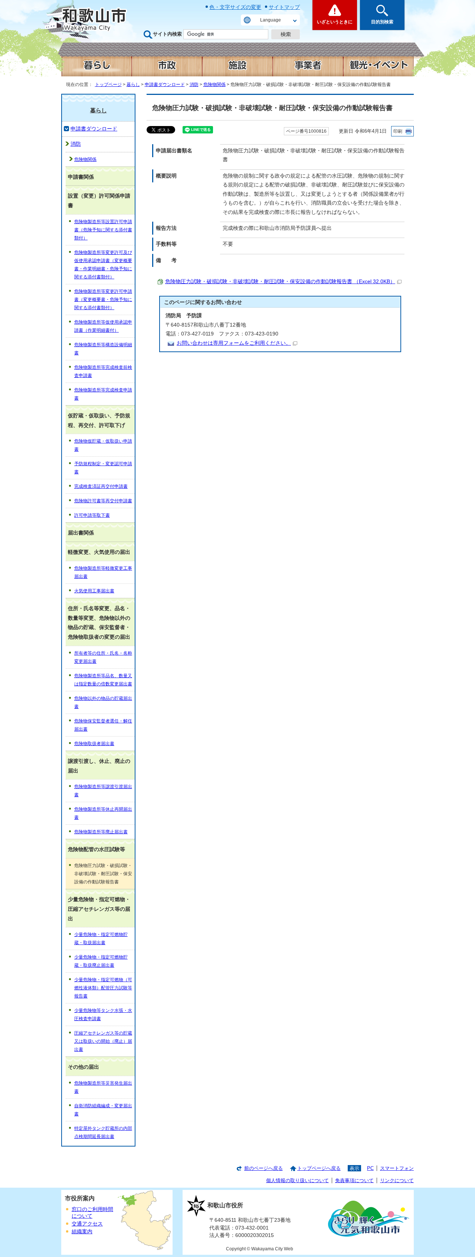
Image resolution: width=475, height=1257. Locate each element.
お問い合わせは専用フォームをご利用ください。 (234, 343)
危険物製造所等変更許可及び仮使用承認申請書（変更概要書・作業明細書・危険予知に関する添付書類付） (103, 264)
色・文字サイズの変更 (235, 7)
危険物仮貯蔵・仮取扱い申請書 (103, 445)
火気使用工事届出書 (94, 590)
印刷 (397, 131)
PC (370, 1168)
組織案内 (82, 1231)
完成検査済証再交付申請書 (101, 486)
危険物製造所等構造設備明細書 (103, 348)
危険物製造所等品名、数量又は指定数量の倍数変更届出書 (103, 680)
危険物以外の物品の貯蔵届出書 (103, 702)
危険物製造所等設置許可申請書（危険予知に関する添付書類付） (103, 230)
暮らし (133, 84)
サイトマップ (284, 7)
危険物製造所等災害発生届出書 (103, 1087)
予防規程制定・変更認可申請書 (103, 467)
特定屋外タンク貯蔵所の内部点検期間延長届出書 (103, 1132)
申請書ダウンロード (165, 84)
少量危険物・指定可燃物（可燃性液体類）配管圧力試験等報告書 (103, 988)
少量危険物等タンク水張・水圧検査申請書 (103, 1014)
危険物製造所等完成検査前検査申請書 (103, 371)
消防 (194, 84)
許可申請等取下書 (92, 515)
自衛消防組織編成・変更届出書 (103, 1110)
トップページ (108, 84)
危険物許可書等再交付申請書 (103, 500)
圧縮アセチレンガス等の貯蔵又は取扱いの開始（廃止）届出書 (103, 1041)
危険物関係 (214, 84)
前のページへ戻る (263, 1168)
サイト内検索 (167, 34)
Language (270, 20)
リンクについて (397, 1180)
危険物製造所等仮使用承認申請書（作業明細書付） (103, 326)
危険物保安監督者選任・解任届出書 (103, 725)
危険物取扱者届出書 (94, 743)
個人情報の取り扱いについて (297, 1180)
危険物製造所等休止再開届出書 (103, 813)
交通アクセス (87, 1224)
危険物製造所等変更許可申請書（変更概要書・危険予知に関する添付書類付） (103, 299)
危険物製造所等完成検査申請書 (103, 394)
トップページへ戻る (319, 1168)
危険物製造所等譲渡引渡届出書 (103, 790)
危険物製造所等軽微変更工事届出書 (103, 572)
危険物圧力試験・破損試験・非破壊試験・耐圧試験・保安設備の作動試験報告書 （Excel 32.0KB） (280, 281)
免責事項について (354, 1180)
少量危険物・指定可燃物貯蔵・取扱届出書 (101, 938)
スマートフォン (397, 1168)
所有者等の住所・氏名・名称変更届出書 (103, 657)
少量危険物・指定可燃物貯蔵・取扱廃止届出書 (101, 961)
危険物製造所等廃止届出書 (101, 831)
